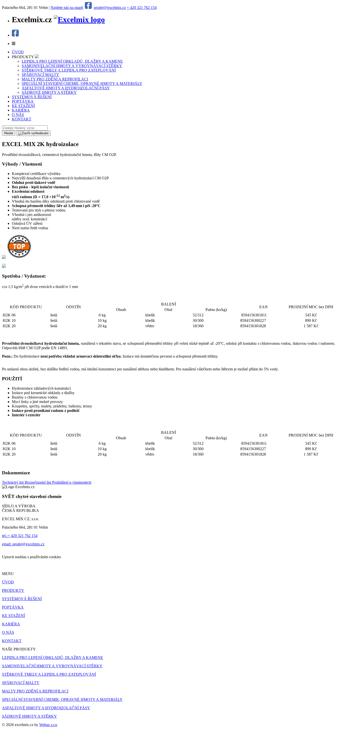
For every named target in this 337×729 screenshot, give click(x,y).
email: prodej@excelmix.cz (23, 544)
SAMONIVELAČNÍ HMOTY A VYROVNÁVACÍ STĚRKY (72, 66)
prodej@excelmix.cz (110, 7)
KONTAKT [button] (21, 119)
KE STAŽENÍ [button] (23, 106)
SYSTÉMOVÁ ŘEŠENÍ (22, 599)
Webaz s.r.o (48, 725)
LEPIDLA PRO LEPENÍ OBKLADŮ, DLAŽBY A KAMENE (72, 61)
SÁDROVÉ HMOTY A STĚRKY (49, 92)
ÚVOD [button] (18, 52)
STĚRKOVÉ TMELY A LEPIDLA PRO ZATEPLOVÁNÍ (69, 70)
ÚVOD (8, 582)
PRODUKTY (13, 590)
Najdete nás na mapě (67, 7)
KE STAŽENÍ (13, 616)
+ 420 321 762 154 (142, 7)
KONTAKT (11, 641)
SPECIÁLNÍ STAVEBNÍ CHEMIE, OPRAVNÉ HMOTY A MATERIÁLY (82, 83)
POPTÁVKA (13, 607)
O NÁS (8, 632)
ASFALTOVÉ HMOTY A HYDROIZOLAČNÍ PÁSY (66, 88)
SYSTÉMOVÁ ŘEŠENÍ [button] (32, 97)
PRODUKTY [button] (23, 57)
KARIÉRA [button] (21, 110)
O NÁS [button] (18, 115)
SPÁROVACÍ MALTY (40, 75)
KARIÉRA (11, 624)
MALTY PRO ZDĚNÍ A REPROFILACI (55, 79)
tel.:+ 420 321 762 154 (19, 536)
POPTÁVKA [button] (23, 101)
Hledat (8, 133)
